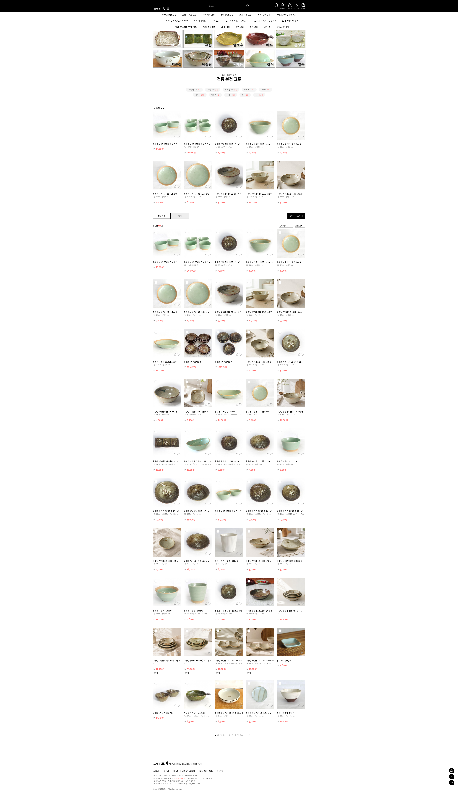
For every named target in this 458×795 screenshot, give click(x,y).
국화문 (231, 95)
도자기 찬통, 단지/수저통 (265, 21)
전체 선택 (161, 216)
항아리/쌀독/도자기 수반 (177, 21)
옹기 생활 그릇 (245, 15)
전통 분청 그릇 (227, 15)
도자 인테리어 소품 (290, 21)
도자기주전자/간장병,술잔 (237, 21)
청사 (245, 95)
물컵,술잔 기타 (282, 27)
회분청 (199, 95)
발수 (259, 95)
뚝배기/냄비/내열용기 (286, 15)
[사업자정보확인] (179, 778)
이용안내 (166, 771)
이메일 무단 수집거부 (205, 771)
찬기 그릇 (240, 27)
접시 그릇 (254, 27)
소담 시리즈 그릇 (189, 15)
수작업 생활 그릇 (169, 15)
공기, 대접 (225, 27)
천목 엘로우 (231, 89)
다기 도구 (216, 21)
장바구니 (175, 137)
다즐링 (215, 95)
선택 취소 (180, 216)
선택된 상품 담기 (296, 216)
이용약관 (175, 771)
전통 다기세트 (200, 21)
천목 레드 (249, 89)
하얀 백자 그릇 (209, 15)
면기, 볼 (267, 27)
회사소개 (156, 771)
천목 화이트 (194, 89)
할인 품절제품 (209, 27)
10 (242, 734)
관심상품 (178, 137)
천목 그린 (213, 89)
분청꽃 (265, 89)
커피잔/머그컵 (264, 15)
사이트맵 (220, 771)
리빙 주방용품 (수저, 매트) (186, 27)
